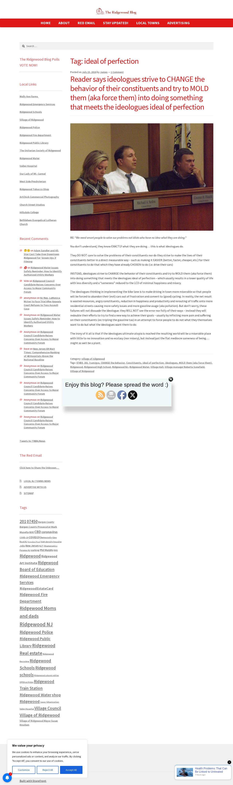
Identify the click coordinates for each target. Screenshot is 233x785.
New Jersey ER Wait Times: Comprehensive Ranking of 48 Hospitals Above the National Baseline (42, 354)
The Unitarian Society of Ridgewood (40, 150)
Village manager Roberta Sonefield (184, 367)
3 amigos (94, 362)
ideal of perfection (153, 362)
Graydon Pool (34, 542)
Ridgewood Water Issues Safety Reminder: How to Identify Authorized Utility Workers (43, 271)
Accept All (71, 770)
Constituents (133, 362)
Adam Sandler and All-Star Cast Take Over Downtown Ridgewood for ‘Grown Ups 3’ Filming (41, 256)
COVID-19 (24, 537)
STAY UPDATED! (115, 23)
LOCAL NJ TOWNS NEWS (37, 481)
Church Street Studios (32, 204)
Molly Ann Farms (29, 96)
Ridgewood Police (30, 127)
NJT (41, 545)
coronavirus (50, 532)
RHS (56, 550)
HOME (46, 23)
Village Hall (157, 367)
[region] (47, 759)
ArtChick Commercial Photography (39, 196)
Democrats (46, 537)
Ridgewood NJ (120, 367)
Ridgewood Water (139, 367)
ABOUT (64, 23)
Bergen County (46, 522)
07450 (79, 362)
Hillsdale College (29, 212)
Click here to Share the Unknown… (39, 467)
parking (35, 550)
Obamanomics (50, 545)
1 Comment (117, 72)
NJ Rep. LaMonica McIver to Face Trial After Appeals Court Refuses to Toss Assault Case (42, 303)
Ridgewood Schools (31, 112)
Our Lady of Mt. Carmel (33, 173)
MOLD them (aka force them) (195, 362)
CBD (37, 532)
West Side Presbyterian (33, 181)
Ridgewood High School (97, 367)
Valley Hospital (28, 166)
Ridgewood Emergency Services (37, 104)
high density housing (51, 541)
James (104, 72)
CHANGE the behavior (113, 362)
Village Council (47, 708)
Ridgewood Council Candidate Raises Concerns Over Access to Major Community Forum (42, 286)
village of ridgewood (93, 358)
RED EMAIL (86, 23)
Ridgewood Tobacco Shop (34, 189)
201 (86, 362)
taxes (43, 702)
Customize (24, 770)
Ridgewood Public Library (34, 142)
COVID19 (34, 537)
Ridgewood (76, 367)
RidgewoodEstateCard (36, 588)
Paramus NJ (25, 550)
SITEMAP (29, 493)
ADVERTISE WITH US (35, 487)
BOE (31, 532)
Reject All (48, 770)
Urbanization (52, 702)
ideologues (171, 362)
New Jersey (32, 545)
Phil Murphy (46, 550)
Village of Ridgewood (82, 371)
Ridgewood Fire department (35, 135)
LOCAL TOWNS (147, 23)
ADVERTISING (178, 23)
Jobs (22, 545)
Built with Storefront (33, 781)
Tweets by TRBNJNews (32, 441)
